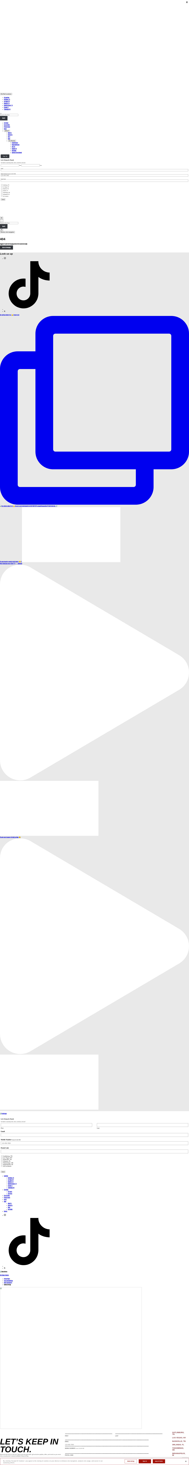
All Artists (10, 1193)
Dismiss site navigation (7, 232)
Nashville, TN (6, 103)
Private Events (7, 127)
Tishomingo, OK (7, 109)
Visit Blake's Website (4, 1275)
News (9, 139)
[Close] (186, 1461)
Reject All (145, 1461)
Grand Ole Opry (15, 143)
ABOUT (7, 131)
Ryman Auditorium (15, 145)
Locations (6, 1176)
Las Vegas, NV (7, 101)
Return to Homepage (6, 247)
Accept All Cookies (159, 1461)
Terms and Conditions (8, 1281)
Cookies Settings (130, 1461)
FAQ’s (9, 137)
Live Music (6, 123)
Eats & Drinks (7, 125)
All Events (10, 1192)
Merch (5, 129)
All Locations (6, 97)
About (5, 1201)
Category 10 (14, 149)
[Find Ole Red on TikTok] (29, 309)
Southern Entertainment (17, 152)
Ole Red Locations (6, 94)
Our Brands (12, 141)
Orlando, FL (6, 107)
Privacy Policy (7, 1279)
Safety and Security (8, 1283)
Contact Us (10, 135)
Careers (5, 1211)
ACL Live (13, 147)
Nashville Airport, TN (8, 105)
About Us (10, 133)
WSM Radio (14, 150)
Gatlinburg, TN (7, 99)
